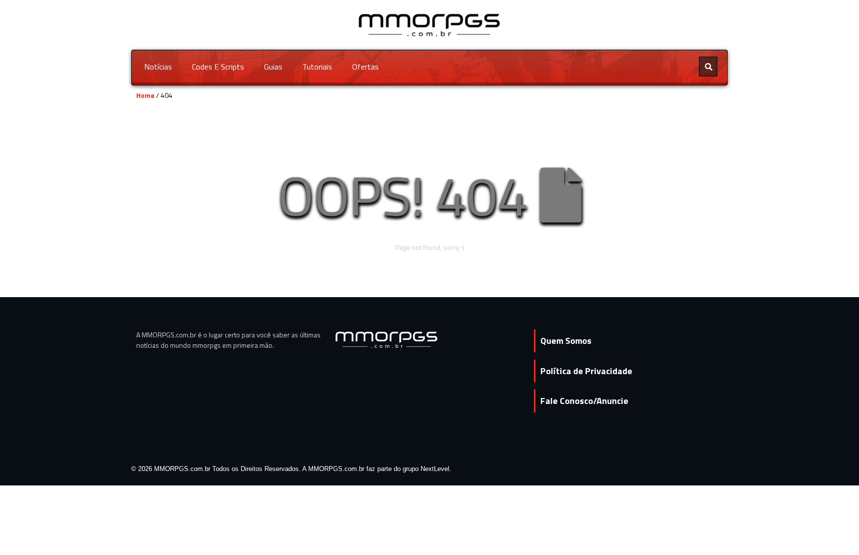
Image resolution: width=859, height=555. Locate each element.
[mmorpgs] (429, 24)
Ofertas (365, 67)
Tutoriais (317, 67)
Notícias (158, 67)
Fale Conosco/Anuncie (584, 400)
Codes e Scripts (218, 67)
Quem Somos (566, 340)
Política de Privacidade (586, 371)
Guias (273, 67)
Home (145, 95)
